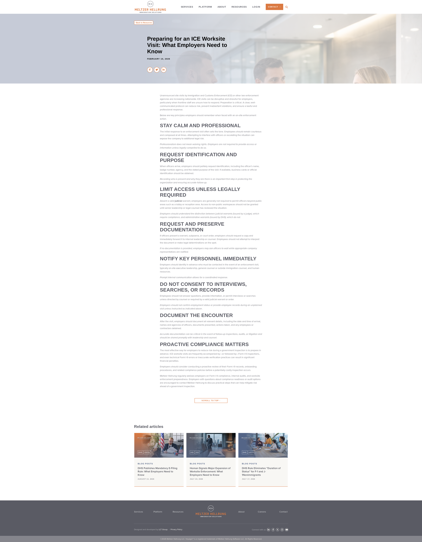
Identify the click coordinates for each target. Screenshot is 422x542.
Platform (157, 511)
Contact (283, 511)
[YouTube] (286, 529)
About (241, 511)
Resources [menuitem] (239, 7)
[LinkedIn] (268, 529)
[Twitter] (277, 529)
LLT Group (163, 529)
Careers (262, 511)
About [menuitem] (221, 7)
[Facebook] (273, 529)
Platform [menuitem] (205, 7)
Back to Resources (144, 22)
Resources (178, 511)
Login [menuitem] (256, 7)
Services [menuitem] (187, 7)
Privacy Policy (176, 529)
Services (138, 511)
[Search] (286, 7)
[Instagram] (282, 529)
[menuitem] (274, 7)
